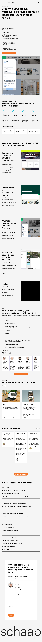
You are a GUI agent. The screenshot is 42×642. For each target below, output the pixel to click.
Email (10, 602)
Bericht (10, 610)
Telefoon (10, 606)
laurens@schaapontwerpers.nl (20, 589)
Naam (10, 597)
